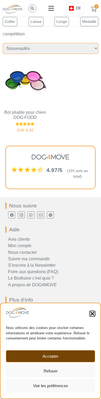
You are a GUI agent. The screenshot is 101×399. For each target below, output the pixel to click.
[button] (92, 313)
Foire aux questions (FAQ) (33, 271)
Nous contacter (22, 252)
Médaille (89, 21)
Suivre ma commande (29, 259)
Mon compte (20, 245)
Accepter (50, 356)
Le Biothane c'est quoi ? (31, 278)
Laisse (35, 21)
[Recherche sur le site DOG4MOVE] (32, 8)
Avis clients (19, 239)
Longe (61, 21)
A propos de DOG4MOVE (32, 285)
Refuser (51, 371)
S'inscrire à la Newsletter (31, 265)
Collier (10, 21)
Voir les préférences (50, 385)
